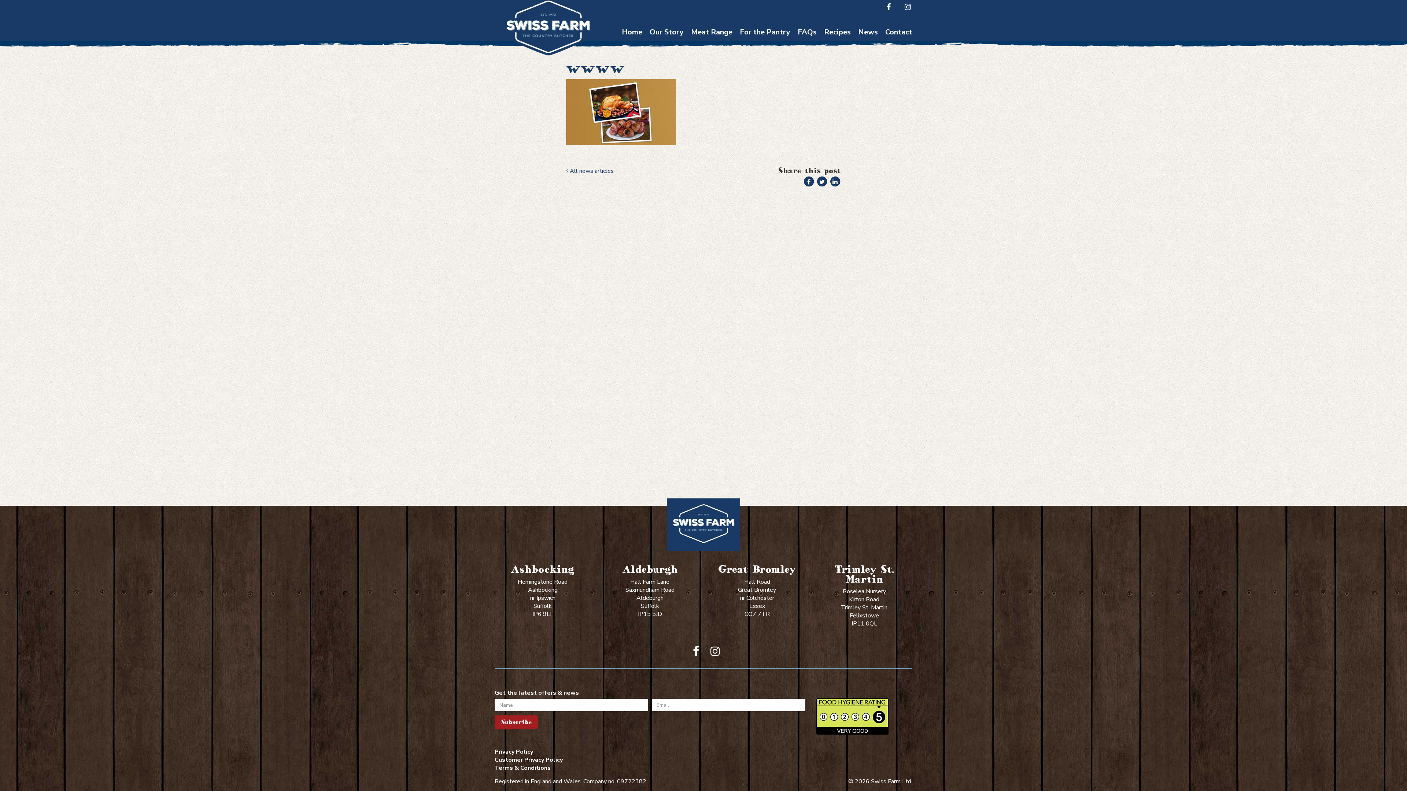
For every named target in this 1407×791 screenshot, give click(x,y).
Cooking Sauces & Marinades (765, 97)
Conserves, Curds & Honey (765, 62)
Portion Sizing (807, 58)
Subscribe (516, 722)
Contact (898, 32)
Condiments (765, 79)
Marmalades (765, 115)
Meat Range (711, 32)
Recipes (837, 32)
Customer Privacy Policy (529, 760)
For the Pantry (765, 32)
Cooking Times (807, 44)
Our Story (667, 32)
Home (632, 32)
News (868, 32)
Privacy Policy (514, 752)
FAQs (807, 32)
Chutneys (765, 44)
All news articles (591, 171)
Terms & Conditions (523, 768)
